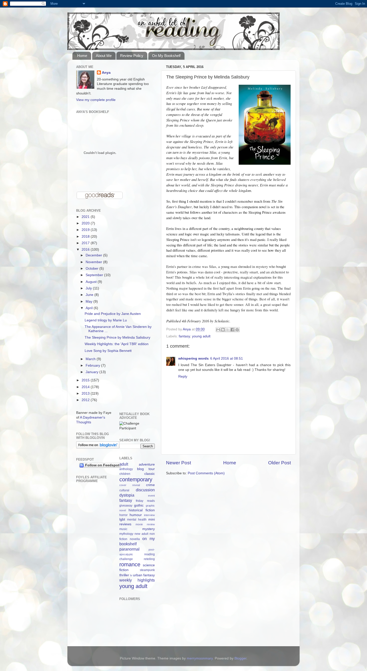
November (94, 262)
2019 (86, 230)
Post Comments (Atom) (206, 473)
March (91, 359)
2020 (86, 223)
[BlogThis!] (222, 329)
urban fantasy (144, 575)
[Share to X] (227, 329)
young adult (201, 336)
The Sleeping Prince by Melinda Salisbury (117, 337)
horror (123, 515)
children (124, 474)
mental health (137, 519)
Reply (182, 376)
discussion (145, 490)
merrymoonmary (200, 658)
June (90, 295)
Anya (106, 72)
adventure (147, 464)
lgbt (122, 519)
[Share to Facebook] (232, 329)
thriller (124, 575)
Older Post (279, 462)
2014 (86, 387)
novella (135, 539)
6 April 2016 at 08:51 (226, 358)
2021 (86, 217)
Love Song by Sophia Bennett (108, 351)
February (93, 365)
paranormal (129, 549)
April (90, 308)
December (94, 255)
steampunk (147, 570)
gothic (139, 505)
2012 (86, 400)
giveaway (125, 505)
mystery (148, 529)
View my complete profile (96, 100)
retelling (149, 559)
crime (150, 485)
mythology (126, 534)
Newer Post (178, 462)
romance (129, 564)
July (89, 288)
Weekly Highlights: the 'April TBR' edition (117, 344)
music (123, 529)
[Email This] (218, 329)
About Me (104, 55)
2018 (86, 236)
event (151, 495)
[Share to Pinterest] (237, 329)
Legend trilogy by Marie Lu (106, 320)
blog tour (146, 469)
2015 (86, 380)
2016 (86, 249)
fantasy (184, 336)
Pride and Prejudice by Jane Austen (113, 314)
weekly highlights (137, 580)
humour (136, 515)
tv (131, 575)
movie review (145, 524)
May (89, 301)
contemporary (135, 479)
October (92, 268)
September (95, 275)
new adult (141, 534)
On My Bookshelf (166, 55)
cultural (124, 490)
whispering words (193, 358)
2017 (86, 243)
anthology (126, 469)
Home (82, 55)
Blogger (240, 658)
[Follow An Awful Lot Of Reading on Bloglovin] (97, 447)
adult (123, 464)
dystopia (126, 495)
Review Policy (131, 55)
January (92, 372)
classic (149, 474)
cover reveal (129, 485)
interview (149, 515)
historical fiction (142, 510)
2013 (86, 393)
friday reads (145, 501)
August (92, 282)
